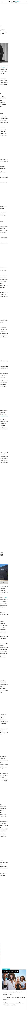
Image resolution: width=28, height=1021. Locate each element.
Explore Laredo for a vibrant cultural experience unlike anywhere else (13, 993)
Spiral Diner (4, 416)
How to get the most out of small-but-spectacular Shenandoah (14, 998)
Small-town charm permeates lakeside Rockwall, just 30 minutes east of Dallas (13, 1004)
